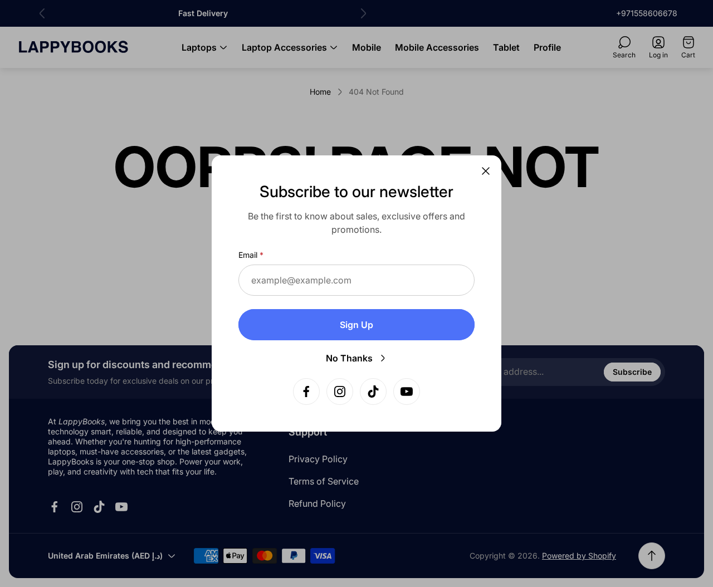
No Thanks (349, 358)
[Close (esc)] (485, 171)
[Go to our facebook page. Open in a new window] (306, 391)
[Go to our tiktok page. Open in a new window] (373, 391)
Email (247, 255)
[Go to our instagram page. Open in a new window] (339, 391)
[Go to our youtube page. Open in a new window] (406, 391)
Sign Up (356, 324)
